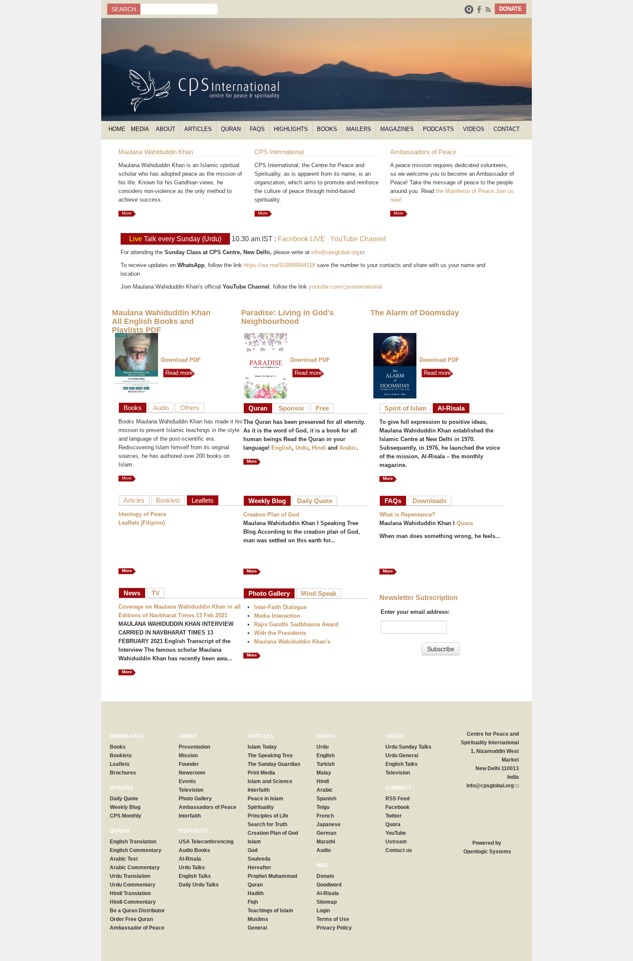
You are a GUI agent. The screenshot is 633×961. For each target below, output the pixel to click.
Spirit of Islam (405, 408)
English (281, 448)
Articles (198, 129)
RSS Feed (397, 799)
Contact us (398, 850)
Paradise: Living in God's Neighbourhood (287, 317)
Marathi (325, 842)
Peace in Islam (265, 799)
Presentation (194, 747)
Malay (323, 773)
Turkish (325, 764)
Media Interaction (277, 616)
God (253, 850)
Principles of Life (268, 816)
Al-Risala (451, 408)
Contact (506, 129)
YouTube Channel (358, 239)
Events (187, 781)
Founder (189, 764)
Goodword (328, 885)
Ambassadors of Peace (207, 807)
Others (189, 407)
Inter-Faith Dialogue (280, 607)
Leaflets (203, 500)
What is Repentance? (407, 514)
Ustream (396, 842)
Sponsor (291, 408)
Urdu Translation (130, 876)
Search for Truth (267, 824)
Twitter (393, 816)
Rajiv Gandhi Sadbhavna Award (296, 624)
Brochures (123, 773)
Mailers (358, 129)
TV (156, 593)
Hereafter (259, 868)
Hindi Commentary (133, 902)
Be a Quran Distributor (137, 911)
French (325, 816)
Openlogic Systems (486, 852)
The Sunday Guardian (274, 764)
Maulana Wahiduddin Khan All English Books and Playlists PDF (161, 321)
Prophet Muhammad (272, 876)
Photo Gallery (269, 593)
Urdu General (401, 756)
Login (323, 911)
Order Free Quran (131, 919)
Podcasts (438, 129)
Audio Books (194, 850)
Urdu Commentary (132, 885)
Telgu (322, 807)
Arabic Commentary (135, 868)
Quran (231, 129)
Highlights (291, 129)
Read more (177, 373)
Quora (464, 523)
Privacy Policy (334, 928)
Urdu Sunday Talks (408, 747)
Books (327, 129)
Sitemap (326, 902)
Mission (188, 756)
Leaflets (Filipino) (141, 522)
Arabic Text (124, 859)
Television (191, 790)
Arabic (348, 448)
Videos (473, 129)
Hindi (319, 448)
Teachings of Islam (270, 911)
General (257, 928)
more (127, 671)
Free (322, 408)
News (132, 593)
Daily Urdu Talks (199, 885)
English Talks (195, 876)
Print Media (261, 773)
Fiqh (253, 902)
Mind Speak (318, 593)
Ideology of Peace (142, 514)
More (127, 213)
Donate (325, 876)
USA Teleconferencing (206, 842)
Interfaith (190, 816)
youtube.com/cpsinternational (345, 286)
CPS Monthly (125, 816)
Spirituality (261, 807)
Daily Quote (314, 500)
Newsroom (192, 773)
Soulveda (259, 859)
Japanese (328, 824)
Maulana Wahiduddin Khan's (292, 641)
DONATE (510, 9)
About (165, 129)
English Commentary (135, 850)
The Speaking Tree (270, 756)
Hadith (256, 893)
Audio (161, 407)
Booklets (168, 500)
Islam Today (262, 747)
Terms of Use (332, 919)
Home (117, 129)
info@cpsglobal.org (337, 252)
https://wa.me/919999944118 (279, 265)
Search (124, 9)
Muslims (258, 919)
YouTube (395, 833)
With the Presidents (280, 633)
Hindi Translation (130, 893)
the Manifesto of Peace (465, 191)
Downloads (430, 500)
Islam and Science (270, 781)
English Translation (133, 842)
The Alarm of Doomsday (414, 312)
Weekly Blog (267, 500)
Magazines (397, 129)
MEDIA (140, 129)
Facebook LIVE (301, 239)
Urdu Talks (192, 868)
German (326, 833)
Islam (254, 842)
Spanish (326, 799)
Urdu (301, 448)
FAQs (257, 129)
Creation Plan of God (271, 514)
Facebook (397, 807)
